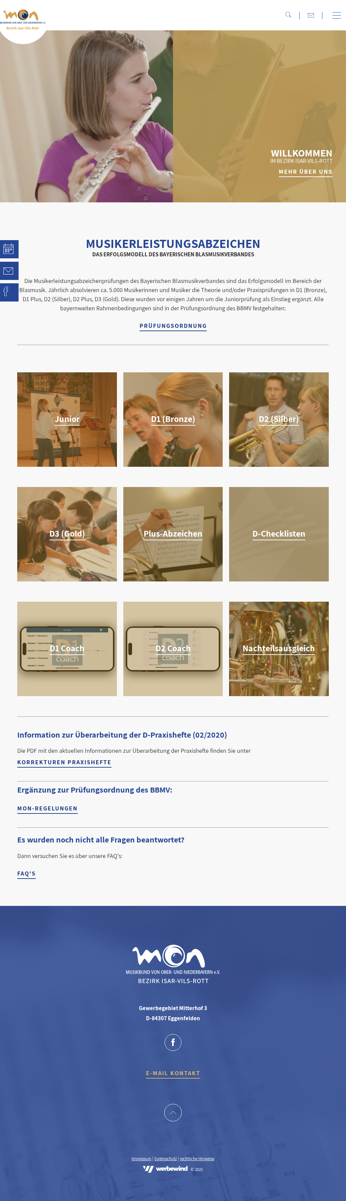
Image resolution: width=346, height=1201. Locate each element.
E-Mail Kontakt (173, 1073)
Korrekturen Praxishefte (64, 762)
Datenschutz (165, 1159)
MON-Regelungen (47, 808)
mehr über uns (305, 171)
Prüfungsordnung (173, 326)
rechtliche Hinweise (197, 1159)
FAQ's (26, 873)
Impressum (141, 1159)
